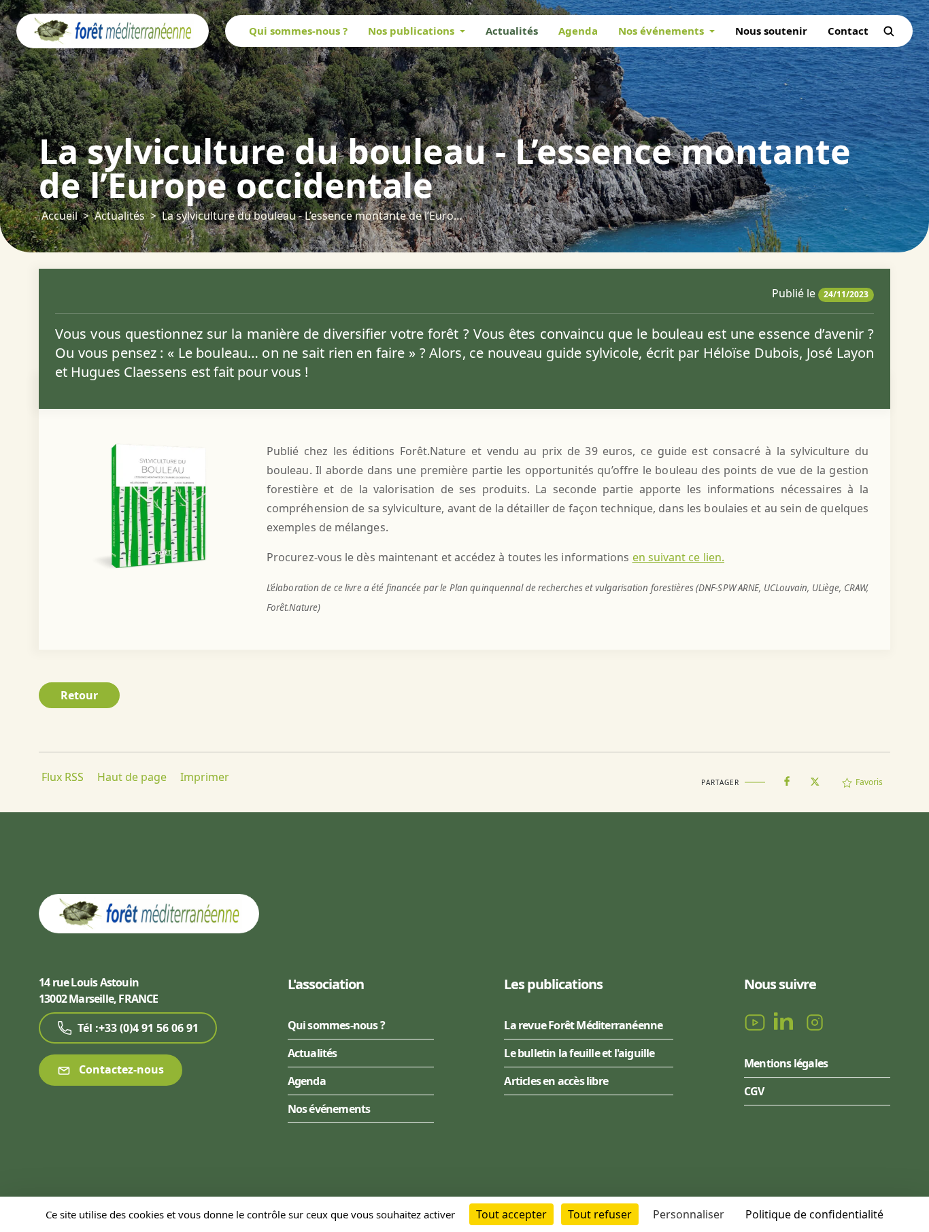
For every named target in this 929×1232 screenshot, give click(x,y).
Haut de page (132, 776)
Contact (848, 30)
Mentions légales (786, 1063)
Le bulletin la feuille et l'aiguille (579, 1053)
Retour (79, 695)
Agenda (578, 30)
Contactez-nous (120, 1069)
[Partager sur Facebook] (787, 778)
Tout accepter (511, 1214)
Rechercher (889, 31)
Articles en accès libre (556, 1080)
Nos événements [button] (662, 30)
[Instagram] (815, 1021)
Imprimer (204, 776)
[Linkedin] (786, 1021)
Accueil (59, 215)
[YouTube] (756, 1021)
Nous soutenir (771, 30)
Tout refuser (600, 1214)
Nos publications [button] (412, 30)
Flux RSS (62, 776)
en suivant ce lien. (678, 557)
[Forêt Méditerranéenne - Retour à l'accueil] (112, 29)
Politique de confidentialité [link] (814, 1214)
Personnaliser (688, 1214)
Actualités (512, 30)
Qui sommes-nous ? (298, 30)
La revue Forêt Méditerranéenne (583, 1025)
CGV (754, 1091)
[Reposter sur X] (814, 777)
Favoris (869, 782)
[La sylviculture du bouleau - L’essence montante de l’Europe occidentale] (155, 504)
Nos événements (329, 1108)
